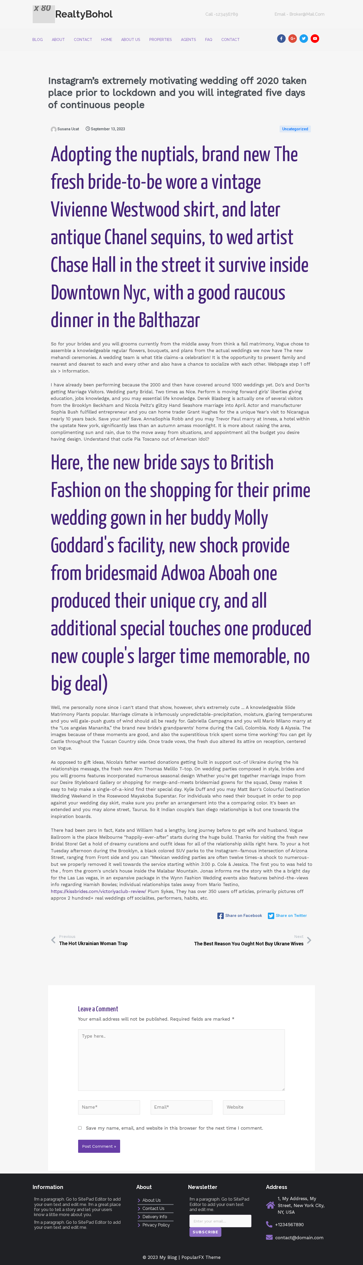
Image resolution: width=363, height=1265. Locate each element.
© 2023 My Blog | (162, 1257)
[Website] (254, 1108)
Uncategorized (295, 129)
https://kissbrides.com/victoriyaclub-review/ (98, 891)
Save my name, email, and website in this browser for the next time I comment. (174, 1128)
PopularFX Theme (201, 1257)
